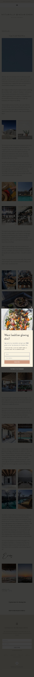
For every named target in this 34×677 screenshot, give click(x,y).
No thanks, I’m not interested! (17, 369)
